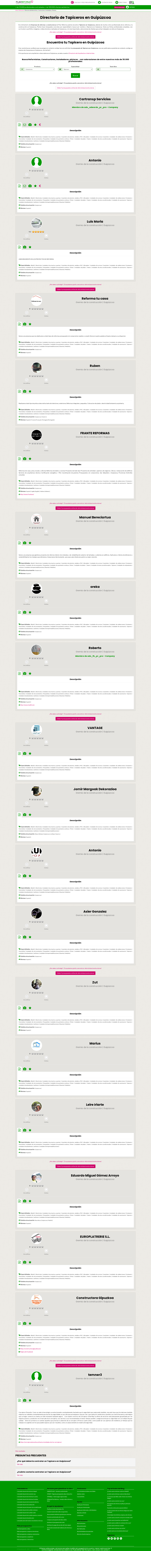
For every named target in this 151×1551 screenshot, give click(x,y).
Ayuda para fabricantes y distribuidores (86, 1510)
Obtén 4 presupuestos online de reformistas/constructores (75, 37)
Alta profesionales (119, 7)
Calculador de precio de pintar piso (25, 1518)
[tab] (19, 124)
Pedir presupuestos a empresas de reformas (28, 1531)
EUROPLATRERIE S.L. (95, 1236)
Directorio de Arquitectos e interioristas (82, 53)
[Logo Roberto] (36, 649)
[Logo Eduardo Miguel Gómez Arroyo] (36, 1177)
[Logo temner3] (36, 1376)
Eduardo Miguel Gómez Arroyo (95, 1175)
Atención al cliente (81, 1512)
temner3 (95, 1375)
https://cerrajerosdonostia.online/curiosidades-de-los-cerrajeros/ (41, 1442)
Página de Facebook (26, 1352)
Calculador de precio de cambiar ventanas (27, 1510)
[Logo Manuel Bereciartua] (36, 519)
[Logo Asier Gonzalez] (36, 913)
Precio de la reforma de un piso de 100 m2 (117, 1508)
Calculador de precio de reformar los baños (27, 1499)
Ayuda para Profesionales (83, 1507)
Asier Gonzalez (95, 911)
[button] (132, 2)
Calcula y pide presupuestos (84, 2)
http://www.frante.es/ (27, 494)
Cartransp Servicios (95, 99)
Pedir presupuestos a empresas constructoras (28, 1534)
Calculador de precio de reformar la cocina (27, 1496)
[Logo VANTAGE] (36, 729)
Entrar (132, 7)
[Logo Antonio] (36, 162)
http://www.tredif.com (27, 705)
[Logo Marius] (36, 1045)
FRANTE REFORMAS (95, 433)
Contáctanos (80, 1515)
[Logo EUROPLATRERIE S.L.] (36, 1238)
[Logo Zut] (36, 984)
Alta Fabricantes (81, 1528)
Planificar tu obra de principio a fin (55, 1509)
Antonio (95, 160)
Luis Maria (95, 221)
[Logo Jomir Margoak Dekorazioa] (36, 791)
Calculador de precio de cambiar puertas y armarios (29, 1515)
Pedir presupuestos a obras (23, 1528)
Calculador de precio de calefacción (25, 1504)
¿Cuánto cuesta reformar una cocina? (116, 1528)
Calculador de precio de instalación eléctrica (28, 1502)
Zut (95, 982)
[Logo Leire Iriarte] (36, 1106)
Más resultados (20, 1451)
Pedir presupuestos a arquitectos (25, 1536)
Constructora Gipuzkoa (95, 1298)
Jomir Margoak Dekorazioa (95, 789)
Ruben (95, 366)
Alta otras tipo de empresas (83, 1534)
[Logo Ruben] (36, 367)
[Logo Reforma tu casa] (36, 300)
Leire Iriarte (95, 1104)
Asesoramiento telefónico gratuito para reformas (59, 1514)
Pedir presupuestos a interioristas (25, 1539)
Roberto (95, 648)
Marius (95, 1043)
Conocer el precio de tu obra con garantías (57, 1511)
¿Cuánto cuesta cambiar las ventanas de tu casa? (119, 1523)
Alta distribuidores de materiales (85, 1531)
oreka (95, 587)
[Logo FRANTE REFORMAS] (36, 435)
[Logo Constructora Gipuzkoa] (36, 1299)
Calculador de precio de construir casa (26, 1494)
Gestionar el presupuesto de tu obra (56, 1522)
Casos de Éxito (80, 1496)
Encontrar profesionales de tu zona (55, 1517)
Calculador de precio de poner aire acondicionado (29, 1507)
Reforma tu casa (95, 298)
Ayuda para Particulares (83, 1504)
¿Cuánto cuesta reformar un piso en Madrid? (118, 1491)
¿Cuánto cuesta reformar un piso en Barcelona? (118, 1494)
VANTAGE (95, 728)
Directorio (123, 2)
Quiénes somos (81, 1494)
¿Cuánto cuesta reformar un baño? (115, 1525)
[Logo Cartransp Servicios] (36, 101)
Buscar (75, 75)
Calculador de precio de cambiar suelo (26, 1512)
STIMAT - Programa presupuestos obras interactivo (59, 1494)
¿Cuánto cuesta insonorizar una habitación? (117, 1520)
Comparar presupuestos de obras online (57, 1519)
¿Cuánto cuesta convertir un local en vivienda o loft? (120, 1517)
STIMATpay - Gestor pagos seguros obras (57, 1496)
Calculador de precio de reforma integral (27, 1491)
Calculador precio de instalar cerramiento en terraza (30, 1520)
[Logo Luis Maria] (36, 223)
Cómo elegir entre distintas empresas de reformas (119, 1515)
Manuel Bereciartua (95, 517)
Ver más (20, 1464)
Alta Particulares (81, 1523)
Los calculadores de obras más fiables (86, 1491)
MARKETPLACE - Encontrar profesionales (57, 1491)
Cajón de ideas (106, 2)
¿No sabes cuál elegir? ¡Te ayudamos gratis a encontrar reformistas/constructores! (76, 32)
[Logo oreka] (36, 588)
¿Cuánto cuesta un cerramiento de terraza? (117, 1531)
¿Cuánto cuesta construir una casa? (115, 1501)
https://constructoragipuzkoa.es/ (30, 1349)
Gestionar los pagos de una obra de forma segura (59, 1525)
